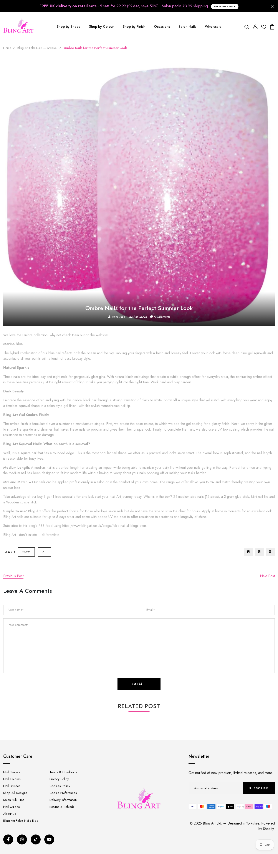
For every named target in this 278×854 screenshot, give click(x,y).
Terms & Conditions (63, 772)
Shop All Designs (15, 792)
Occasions (162, 26)
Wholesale (213, 26)
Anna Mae (118, 317)
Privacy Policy (59, 779)
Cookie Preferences (63, 792)
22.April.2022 (138, 317)
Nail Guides (11, 806)
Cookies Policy (60, 786)
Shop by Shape (68, 26)
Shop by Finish (134, 26)
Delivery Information (63, 799)
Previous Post (13, 575)
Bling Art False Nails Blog (20, 820)
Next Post (267, 575)
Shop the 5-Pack (225, 6)
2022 (26, 552)
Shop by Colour (101, 26)
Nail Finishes (11, 786)
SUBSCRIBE (258, 788)
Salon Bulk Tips (13, 799)
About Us (9, 813)
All (44, 552)
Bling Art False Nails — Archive (37, 48)
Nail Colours (12, 779)
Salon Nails (187, 26)
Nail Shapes (11, 772)
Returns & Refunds (62, 806)
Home (7, 48)
